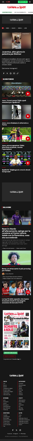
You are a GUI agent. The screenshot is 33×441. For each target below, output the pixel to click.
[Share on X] (7, 73)
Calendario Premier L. (24, 423)
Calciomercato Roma (8, 266)
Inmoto (5, 403)
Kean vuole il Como (21, 248)
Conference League (8, 391)
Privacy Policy (6, 423)
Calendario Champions (24, 419)
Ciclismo (21, 394)
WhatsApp (23, 433)
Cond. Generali (6, 424)
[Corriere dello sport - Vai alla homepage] (16, 7)
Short (4, 167)
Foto (20, 416)
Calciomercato (7, 296)
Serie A (20, 28)
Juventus (5, 98)
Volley (20, 391)
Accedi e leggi (16, 359)
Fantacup (5, 409)
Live (8, 2)
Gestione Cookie (7, 419)
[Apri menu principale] (3, 2)
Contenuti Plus (7, 12)
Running (21, 390)
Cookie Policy (6, 421)
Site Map (21, 408)
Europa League (7, 390)
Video (7, 28)
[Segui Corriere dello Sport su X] (16, 430)
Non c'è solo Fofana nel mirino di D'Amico (12, 276)
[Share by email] (14, 73)
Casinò (20, 424)
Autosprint (5, 401)
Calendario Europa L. (24, 421)
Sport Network (6, 408)
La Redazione (6, 416)
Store (20, 403)
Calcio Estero (6, 393)
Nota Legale (6, 418)
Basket (20, 386)
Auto (4, 400)
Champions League (8, 388)
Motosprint (6, 405)
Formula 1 (21, 383)
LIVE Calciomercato (20, 12)
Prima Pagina (22, 401)
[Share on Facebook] (3, 73)
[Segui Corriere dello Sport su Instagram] (20, 430)
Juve (25, 28)
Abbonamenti (22, 400)
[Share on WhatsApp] (10, 73)
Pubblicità (21, 405)
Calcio (13, 28)
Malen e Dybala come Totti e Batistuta (12, 278)
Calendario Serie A (23, 418)
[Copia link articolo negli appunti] (17, 73)
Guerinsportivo (6, 406)
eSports (21, 393)
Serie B (5, 386)
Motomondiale (22, 385)
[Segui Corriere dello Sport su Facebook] (13, 430)
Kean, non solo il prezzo (8, 248)
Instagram (15, 433)
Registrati (21, 409)
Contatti (5, 415)
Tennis (20, 388)
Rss (19, 406)
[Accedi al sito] (30, 2)
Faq (4, 426)
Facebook (9, 433)
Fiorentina (5, 226)
